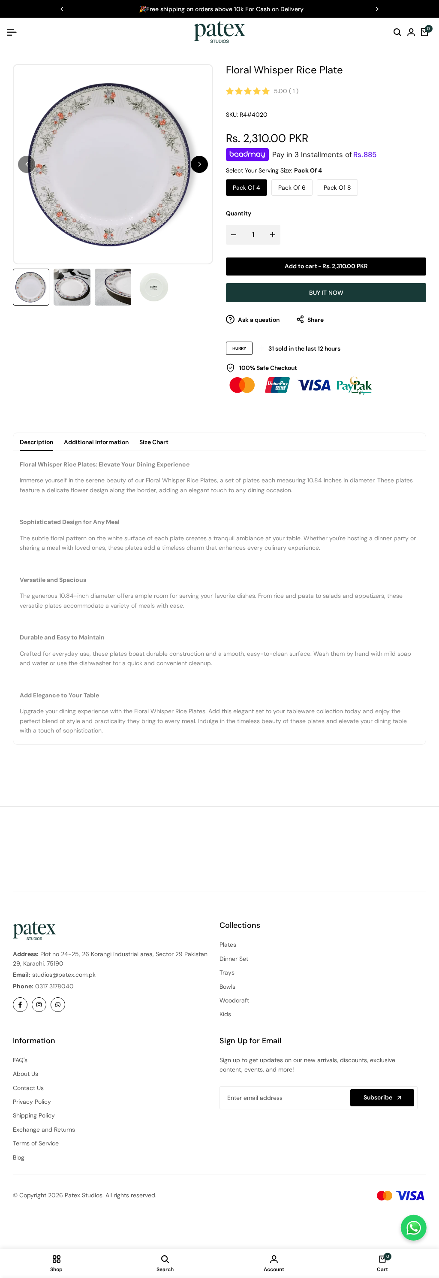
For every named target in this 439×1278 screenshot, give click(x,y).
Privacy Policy (32, 1101)
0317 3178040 (54, 986)
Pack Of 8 (337, 187)
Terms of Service (36, 1143)
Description (36, 442)
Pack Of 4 (246, 187)
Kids (225, 1014)
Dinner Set (234, 959)
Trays (227, 972)
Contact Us (28, 1088)
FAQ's (20, 1060)
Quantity (238, 213)
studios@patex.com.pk (64, 974)
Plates (228, 944)
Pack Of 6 (292, 187)
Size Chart (153, 442)
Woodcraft (234, 1000)
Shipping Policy (34, 1115)
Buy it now (326, 293)
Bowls (227, 986)
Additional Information (96, 442)
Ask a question (258, 320)
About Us (25, 1074)
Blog (18, 1157)
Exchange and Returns (44, 1129)
